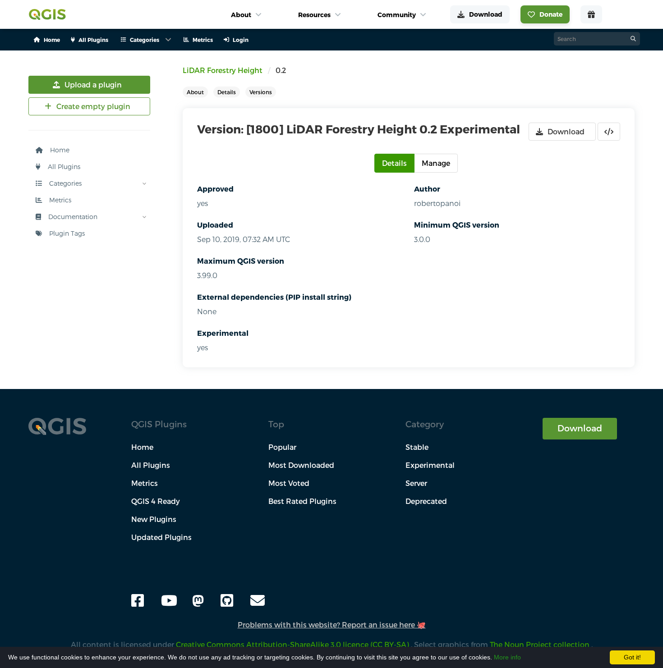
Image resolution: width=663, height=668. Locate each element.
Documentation (71, 216)
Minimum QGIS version (456, 224)
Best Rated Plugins (302, 501)
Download (579, 428)
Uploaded (215, 224)
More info (507, 657)
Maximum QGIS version (240, 260)
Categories (64, 183)
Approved (215, 188)
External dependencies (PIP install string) (274, 297)
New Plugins (153, 519)
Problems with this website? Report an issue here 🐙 (332, 624)
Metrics (59, 200)
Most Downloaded (301, 465)
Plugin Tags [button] (66, 233)
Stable (416, 447)
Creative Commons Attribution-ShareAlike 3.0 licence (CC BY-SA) (293, 644)
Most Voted (288, 483)
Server (416, 483)
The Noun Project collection (540, 644)
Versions (260, 92)
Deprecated (426, 501)
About (195, 92)
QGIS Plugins (159, 424)
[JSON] (609, 132)
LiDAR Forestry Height (222, 70)
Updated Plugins (161, 537)
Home (58, 150)
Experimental (223, 333)
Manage (436, 163)
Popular (282, 447)
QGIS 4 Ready (155, 501)
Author (427, 188)
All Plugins (63, 166)
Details (226, 92)
